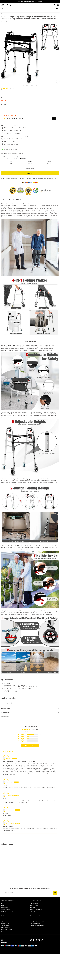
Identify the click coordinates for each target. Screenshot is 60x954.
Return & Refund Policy (36, 909)
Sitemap (32, 914)
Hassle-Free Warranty (35, 919)
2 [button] (29, 836)
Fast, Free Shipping (35, 923)
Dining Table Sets (5, 927)
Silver (4, 92)
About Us (3, 905)
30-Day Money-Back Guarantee (38, 921)
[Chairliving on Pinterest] (39, 940)
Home (2, 13)
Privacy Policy (33, 907)
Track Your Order (5, 909)
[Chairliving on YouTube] (36, 940)
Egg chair (3, 921)
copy (53, 118)
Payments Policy (34, 903)
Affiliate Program (34, 911)
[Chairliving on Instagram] (31, 940)
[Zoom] (57, 81)
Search (3, 903)
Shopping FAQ (5, 712)
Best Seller (4, 919)
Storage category (5, 925)
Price (2, 98)
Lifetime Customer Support (37, 925)
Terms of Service (5, 914)
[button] (5, 88)
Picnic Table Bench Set (7, 929)
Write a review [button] (30, 746)
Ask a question (5, 716)
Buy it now (30, 173)
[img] (6, 756)
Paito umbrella (5, 923)
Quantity (3, 104)
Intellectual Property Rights (8, 911)
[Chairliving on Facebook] (33, 940)
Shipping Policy (5, 708)
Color (3, 90)
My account (4, 931)
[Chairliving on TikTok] (42, 940)
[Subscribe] (55, 893)
